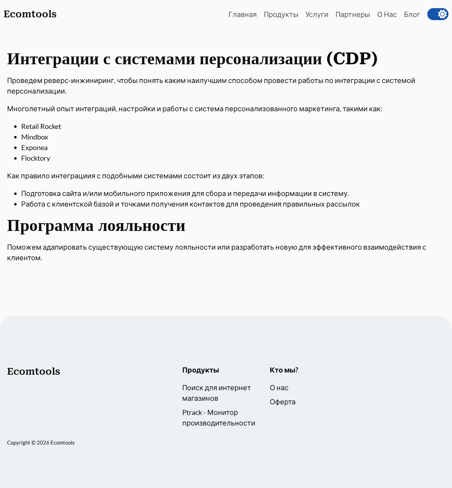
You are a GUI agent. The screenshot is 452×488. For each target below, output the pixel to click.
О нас (279, 387)
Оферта (283, 401)
